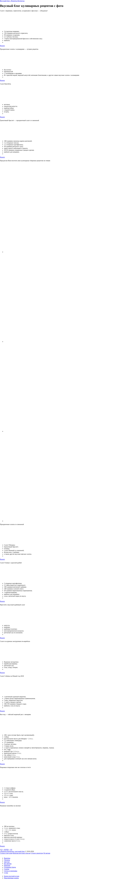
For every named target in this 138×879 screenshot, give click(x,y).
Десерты (7, 860)
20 (6, 849)
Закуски (7, 862)
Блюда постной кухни (11, 876)
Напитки (7, 865)
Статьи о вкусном (6, 853)
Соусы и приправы (10, 871)
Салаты (6, 869)
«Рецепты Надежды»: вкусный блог (12, 851)
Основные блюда (10, 867)
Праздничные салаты (11, 878)
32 (11, 849)
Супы (6, 873)
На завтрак (8, 863)
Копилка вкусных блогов (21, 853)
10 (4, 849)
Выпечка (7, 858)
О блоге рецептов (37, 853)
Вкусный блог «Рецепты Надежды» (12, 1)
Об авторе (46, 853)
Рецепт (2, 46)
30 (7, 849)
